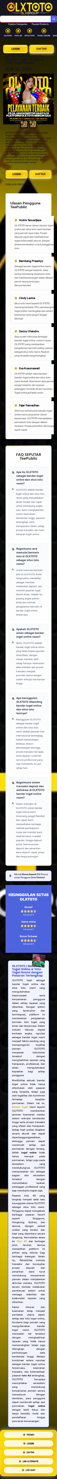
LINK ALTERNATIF (30, 1461)
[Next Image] (51, 99)
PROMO (30, 1436)
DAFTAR (41, 48)
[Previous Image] (5, 99)
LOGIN (15, 48)
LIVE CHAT (30, 1469)
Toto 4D (22, 1241)
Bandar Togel (20, 1107)
